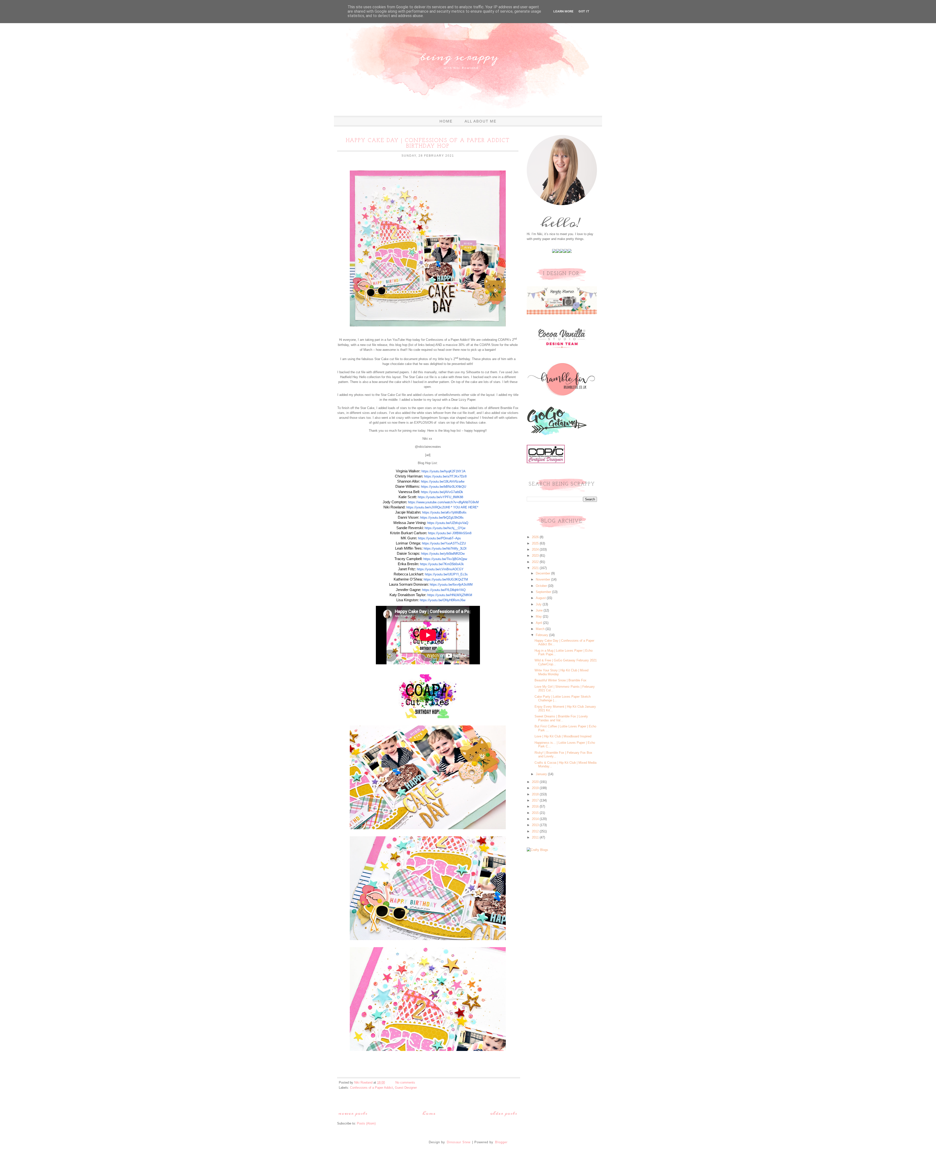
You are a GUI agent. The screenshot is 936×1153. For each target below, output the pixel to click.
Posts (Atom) (366, 1123)
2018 (536, 794)
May (539, 616)
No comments (405, 1082)
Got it (583, 11)
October (542, 586)
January (542, 774)
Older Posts (503, 1113)
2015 (536, 813)
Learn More (563, 11)
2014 (536, 819)
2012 (536, 831)
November (543, 579)
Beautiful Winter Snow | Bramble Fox (560, 680)
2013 (536, 825)
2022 (536, 562)
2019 (536, 788)
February (542, 635)
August (541, 598)
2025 (536, 543)
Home (446, 121)
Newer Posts (353, 1113)
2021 (536, 568)
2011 (536, 837)
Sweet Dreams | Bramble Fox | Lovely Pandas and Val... (561, 718)
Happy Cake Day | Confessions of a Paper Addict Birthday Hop (428, 143)
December (543, 573)
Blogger (501, 1142)
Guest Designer (406, 1087)
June (540, 610)
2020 (536, 782)
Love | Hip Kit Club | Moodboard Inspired (563, 736)
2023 (536, 555)
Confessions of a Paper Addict (371, 1087)
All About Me (481, 121)
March (541, 629)
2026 (536, 537)
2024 (536, 549)
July (539, 604)
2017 (536, 800)
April (539, 623)
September (544, 592)
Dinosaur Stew (458, 1142)
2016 (536, 806)
